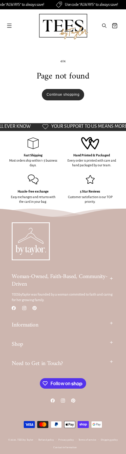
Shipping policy (109, 440)
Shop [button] (17, 344)
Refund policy (46, 440)
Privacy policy (66, 440)
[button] (9, 25)
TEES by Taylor (25, 439)
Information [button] (25, 325)
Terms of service (87, 440)
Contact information (65, 447)
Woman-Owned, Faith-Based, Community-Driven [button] (60, 280)
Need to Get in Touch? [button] (37, 364)
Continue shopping (63, 94)
